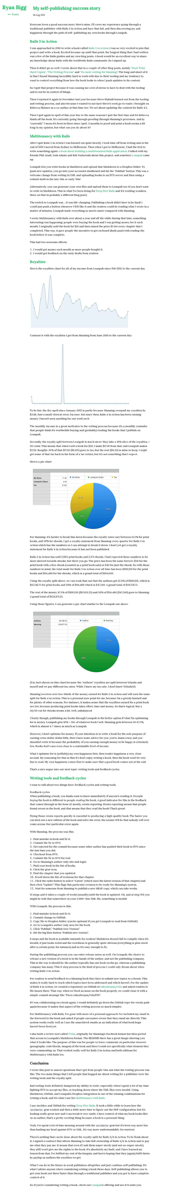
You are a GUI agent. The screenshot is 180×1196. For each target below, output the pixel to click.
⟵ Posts (13, 14)
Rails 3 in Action (43, 41)
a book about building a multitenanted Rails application (93, 151)
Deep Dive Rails (105, 190)
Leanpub (137, 155)
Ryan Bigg (14, 7)
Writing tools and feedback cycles (58, 778)
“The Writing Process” (60, 72)
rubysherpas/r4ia (111, 986)
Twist (71, 1033)
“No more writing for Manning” (98, 72)
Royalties (37, 262)
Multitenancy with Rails (50, 136)
